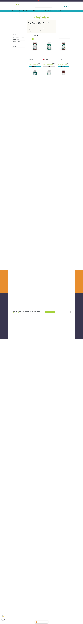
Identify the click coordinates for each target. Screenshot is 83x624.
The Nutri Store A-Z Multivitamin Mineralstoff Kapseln (33, 54)
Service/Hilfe (68, 0)
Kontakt (13, 0)
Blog (13, 43)
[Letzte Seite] (43, 39)
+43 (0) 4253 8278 (17, 0)
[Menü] (4, 615)
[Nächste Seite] (41, 39)
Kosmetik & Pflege (16, 39)
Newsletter (64, 0)
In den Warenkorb (35, 66)
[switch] (3, 620)
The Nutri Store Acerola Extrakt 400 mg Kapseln (63, 54)
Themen (14, 46)
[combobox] (42, 6)
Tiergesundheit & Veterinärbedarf (18, 37)
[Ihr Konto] (65, 6)
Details (49, 66)
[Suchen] (51, 6)
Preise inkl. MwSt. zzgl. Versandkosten (34, 64)
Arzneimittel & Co (15, 34)
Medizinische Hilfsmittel (16, 41)
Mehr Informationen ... (16, 312)
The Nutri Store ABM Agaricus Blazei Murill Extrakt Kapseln (48, 54)
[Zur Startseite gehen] (19, 6)
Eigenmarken (15, 44)
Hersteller (14, 49)
